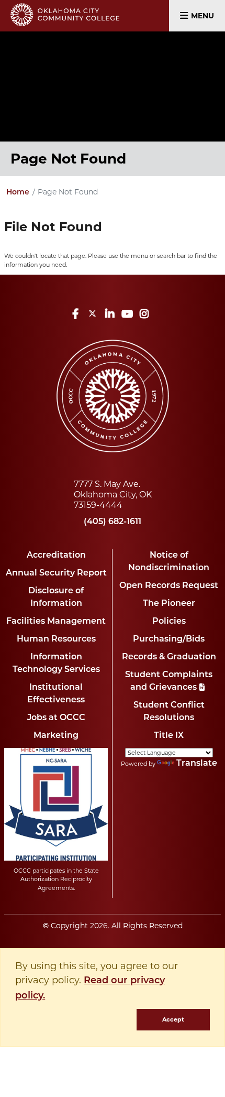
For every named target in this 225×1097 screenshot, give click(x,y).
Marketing (55, 736)
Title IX (169, 736)
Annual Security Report (56, 573)
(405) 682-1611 (112, 522)
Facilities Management (56, 621)
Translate (196, 763)
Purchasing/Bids (169, 639)
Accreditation (56, 555)
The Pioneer (169, 604)
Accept (173, 1019)
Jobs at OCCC (56, 718)
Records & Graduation (169, 657)
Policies (169, 621)
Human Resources (56, 639)
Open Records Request (168, 586)
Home (17, 193)
